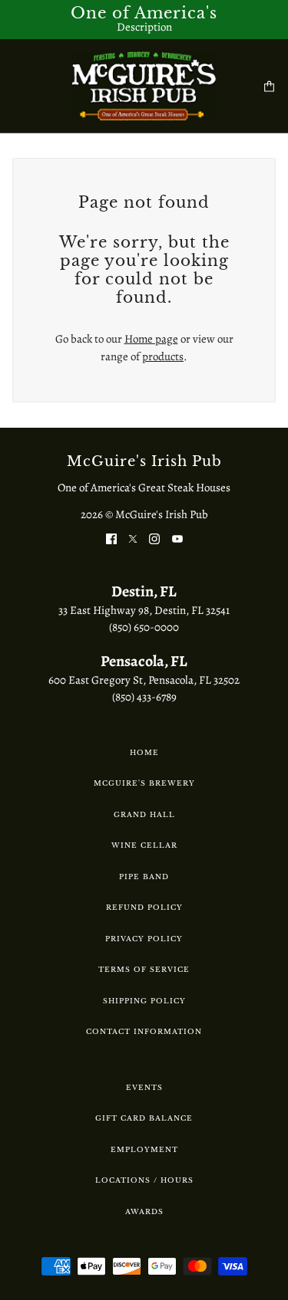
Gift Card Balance (144, 1118)
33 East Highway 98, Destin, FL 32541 (144, 610)
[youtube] (177, 538)
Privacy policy (144, 938)
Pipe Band (144, 876)
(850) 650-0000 (144, 627)
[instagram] (154, 538)
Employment (144, 1149)
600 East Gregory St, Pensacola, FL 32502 (144, 680)
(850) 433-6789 (144, 696)
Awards (144, 1211)
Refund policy (144, 907)
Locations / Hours (144, 1180)
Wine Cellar (144, 845)
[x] (133, 538)
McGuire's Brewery (144, 783)
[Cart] (269, 86)
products (163, 356)
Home (144, 752)
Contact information (144, 1031)
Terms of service (144, 969)
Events (144, 1087)
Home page (151, 338)
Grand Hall (144, 814)
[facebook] (111, 538)
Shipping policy (144, 1000)
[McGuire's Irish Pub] (144, 85)
